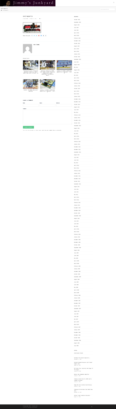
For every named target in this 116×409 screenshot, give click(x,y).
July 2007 (76, 313)
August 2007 (76, 311)
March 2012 (76, 168)
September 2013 (77, 125)
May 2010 (76, 226)
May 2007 (76, 319)
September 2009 (77, 247)
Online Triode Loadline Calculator (82, 395)
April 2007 (76, 321)
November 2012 (77, 149)
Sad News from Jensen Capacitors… (82, 357)
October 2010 (77, 213)
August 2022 (76, 46)
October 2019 (77, 56)
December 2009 (77, 239)
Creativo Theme (26, 407)
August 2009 (76, 250)
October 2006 (77, 337)
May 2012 (76, 162)
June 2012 (76, 160)
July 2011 (76, 189)
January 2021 (77, 54)
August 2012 (76, 154)
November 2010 (77, 210)
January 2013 (77, 144)
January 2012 (77, 173)
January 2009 (77, 268)
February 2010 (77, 234)
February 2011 (77, 202)
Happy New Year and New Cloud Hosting (83, 384)
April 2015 (76, 91)
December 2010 (77, 207)
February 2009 (77, 266)
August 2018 (76, 64)
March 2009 (76, 263)
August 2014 (76, 107)
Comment (24, 108)
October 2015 (77, 88)
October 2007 (77, 305)
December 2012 (77, 146)
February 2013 (77, 141)
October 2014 (77, 104)
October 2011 (77, 181)
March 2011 (76, 199)
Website (58, 103)
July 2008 (76, 282)
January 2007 (77, 329)
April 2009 (76, 260)
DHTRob (75, 350)
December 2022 (77, 40)
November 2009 (77, 242)
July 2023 (76, 27)
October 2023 (77, 19)
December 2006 (77, 332)
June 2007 (76, 316)
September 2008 (77, 276)
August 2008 (76, 279)
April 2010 (76, 229)
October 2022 (77, 43)
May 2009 (76, 258)
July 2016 (76, 72)
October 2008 (77, 274)
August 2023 (76, 24)
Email (41, 103)
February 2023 (77, 38)
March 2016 (76, 80)
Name (24, 103)
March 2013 (76, 138)
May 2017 (76, 67)
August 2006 (76, 343)
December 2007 (77, 300)
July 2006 (76, 345)
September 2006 (77, 340)
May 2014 (76, 112)
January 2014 (77, 117)
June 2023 (76, 30)
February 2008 (77, 295)
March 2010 (76, 231)
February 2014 (77, 115)
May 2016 (76, 75)
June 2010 (76, 223)
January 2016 (77, 85)
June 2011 (76, 191)
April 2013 (76, 136)
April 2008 (76, 290)
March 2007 (76, 324)
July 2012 (76, 157)
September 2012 (77, 152)
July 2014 (76, 109)
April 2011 (76, 197)
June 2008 (76, 284)
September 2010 (77, 215)
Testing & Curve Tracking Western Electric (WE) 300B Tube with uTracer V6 (30, 72)
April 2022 (76, 48)
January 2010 (77, 237)
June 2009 (76, 255)
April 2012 (76, 165)
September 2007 (77, 308)
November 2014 (77, 101)
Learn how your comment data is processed (51, 130)
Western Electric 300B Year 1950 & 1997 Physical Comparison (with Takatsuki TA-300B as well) (47, 73)
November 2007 (77, 303)
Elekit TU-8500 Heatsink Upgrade (31, 91)
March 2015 (76, 93)
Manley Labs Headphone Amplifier (81, 374)
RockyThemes (34, 407)
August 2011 (76, 186)
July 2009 (76, 252)
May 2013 (76, 133)
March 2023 (76, 35)
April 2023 (76, 32)
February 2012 (77, 170)
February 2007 (77, 327)
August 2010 (76, 218)
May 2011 (76, 194)
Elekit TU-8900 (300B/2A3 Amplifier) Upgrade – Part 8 (64, 72)
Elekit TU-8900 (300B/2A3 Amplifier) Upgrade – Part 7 (47, 91)
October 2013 (77, 123)
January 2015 (77, 96)
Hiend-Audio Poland (78, 353)
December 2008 (77, 271)
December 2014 (77, 99)
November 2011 (77, 178)
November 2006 (77, 335)
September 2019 (77, 59)
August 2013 (76, 128)
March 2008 (76, 292)
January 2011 (77, 205)
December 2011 (77, 176)
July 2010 (76, 221)
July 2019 (76, 62)
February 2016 (77, 83)
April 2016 (76, 77)
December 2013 (77, 120)
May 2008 (76, 287)
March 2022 (76, 51)
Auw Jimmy (26, 18)
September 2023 (77, 22)
